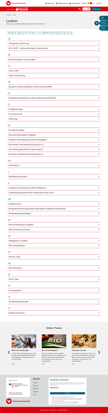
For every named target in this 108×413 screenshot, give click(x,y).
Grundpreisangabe (17, 130)
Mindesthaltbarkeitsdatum (20, 213)
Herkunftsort (14, 165)
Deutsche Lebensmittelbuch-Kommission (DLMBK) (30, 87)
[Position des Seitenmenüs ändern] (96, 23)
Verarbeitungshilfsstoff (18, 302)
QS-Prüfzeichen (15, 268)
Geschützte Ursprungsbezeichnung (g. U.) (26, 144)
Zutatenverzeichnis (17, 313)
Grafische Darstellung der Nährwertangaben (28, 140)
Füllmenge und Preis (79, 350)
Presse (35, 394)
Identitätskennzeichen (18, 176)
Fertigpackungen (16, 109)
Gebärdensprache (63, 3)
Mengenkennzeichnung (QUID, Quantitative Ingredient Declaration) (37, 209)
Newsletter (98, 9)
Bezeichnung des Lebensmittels (22, 59)
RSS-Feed (35, 388)
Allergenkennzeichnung (19, 43)
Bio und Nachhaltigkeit (49, 350)
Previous (9, 352)
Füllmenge (13, 119)
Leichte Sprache (75, 3)
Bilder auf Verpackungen (20, 350)
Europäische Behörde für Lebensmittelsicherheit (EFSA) (32, 98)
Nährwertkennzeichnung (19, 229)
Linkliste (35, 391)
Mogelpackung (15, 204)
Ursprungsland (15, 290)
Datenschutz (51, 3)
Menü (85, 9)
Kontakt (35, 382)
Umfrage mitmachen (104, 23)
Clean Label (14, 71)
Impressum (53, 410)
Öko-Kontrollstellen (17, 245)
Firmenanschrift (15, 114)
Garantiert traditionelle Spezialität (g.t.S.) (26, 154)
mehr (13, 364)
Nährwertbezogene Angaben (21, 225)
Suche (80, 9)
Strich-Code (14, 279)
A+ (98, 3)
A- (101, 3)
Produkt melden (103, 28)
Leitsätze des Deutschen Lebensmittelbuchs (27, 188)
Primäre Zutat (14, 257)
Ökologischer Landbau (18, 241)
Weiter (98, 352)
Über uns (35, 385)
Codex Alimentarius (17, 75)
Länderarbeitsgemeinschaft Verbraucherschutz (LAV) (31, 193)
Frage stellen (103, 18)
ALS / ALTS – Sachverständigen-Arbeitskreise (28, 48)
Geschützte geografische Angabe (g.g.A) (26, 149)
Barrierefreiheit (62, 410)
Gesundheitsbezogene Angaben (22, 135)
